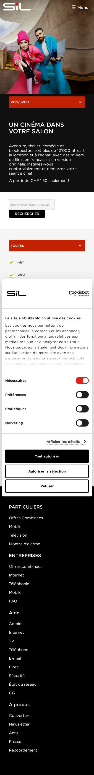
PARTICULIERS (26, 507)
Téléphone (18, 649)
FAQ (13, 601)
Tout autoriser (47, 456)
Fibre (14, 667)
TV (11, 641)
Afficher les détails (63, 441)
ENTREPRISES (25, 555)
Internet (16, 575)
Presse (15, 741)
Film (20, 262)
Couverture (20, 715)
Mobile (15, 526)
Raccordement (23, 750)
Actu (13, 733)
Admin (15, 623)
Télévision (18, 535)
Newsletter (19, 724)
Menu (83, 7)
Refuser (47, 486)
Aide (14, 612)
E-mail (15, 658)
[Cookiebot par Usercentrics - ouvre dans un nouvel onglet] (69, 294)
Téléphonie (19, 583)
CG (12, 693)
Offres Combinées (26, 518)
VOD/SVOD (20, 102)
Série (21, 275)
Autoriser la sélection (47, 471)
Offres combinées (25, 566)
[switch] (82, 394)
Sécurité (17, 675)
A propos (19, 704)
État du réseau (23, 684)
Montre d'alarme (24, 544)
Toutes (17, 246)
